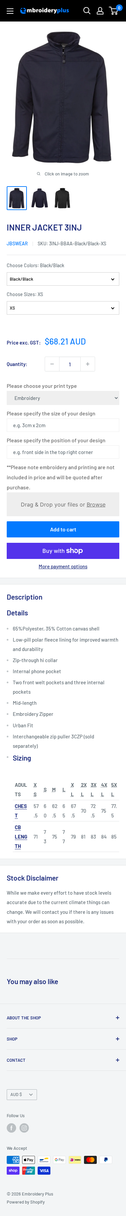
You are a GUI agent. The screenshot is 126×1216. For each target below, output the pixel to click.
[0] (114, 11)
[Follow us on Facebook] (11, 1128)
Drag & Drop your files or (63, 504)
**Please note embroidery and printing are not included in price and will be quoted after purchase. (61, 477)
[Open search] (87, 10)
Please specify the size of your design (51, 413)
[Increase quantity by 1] (88, 364)
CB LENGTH (21, 836)
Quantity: (17, 364)
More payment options (63, 566)
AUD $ (16, 1094)
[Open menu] (10, 11)
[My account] (100, 10)
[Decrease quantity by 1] (52, 364)
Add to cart (63, 529)
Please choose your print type (42, 385)
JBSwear (17, 243)
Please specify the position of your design (56, 440)
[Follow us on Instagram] (24, 1128)
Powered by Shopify (26, 1202)
